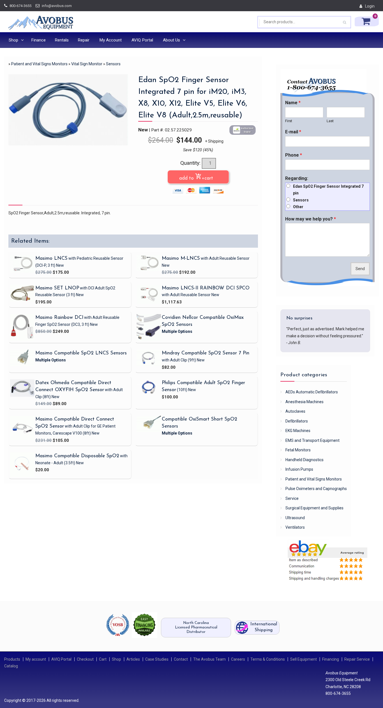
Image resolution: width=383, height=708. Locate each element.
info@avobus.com (57, 6)
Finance (38, 40)
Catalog (11, 666)
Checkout (85, 659)
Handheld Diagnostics (304, 460)
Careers (238, 659)
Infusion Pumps (299, 469)
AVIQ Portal (142, 40)
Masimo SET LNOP (57, 288)
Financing (330, 659)
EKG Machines (297, 430)
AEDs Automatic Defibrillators (311, 392)
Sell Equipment (303, 659)
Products (12, 659)
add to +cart (198, 177)
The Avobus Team (209, 659)
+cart (106, 272)
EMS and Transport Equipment (312, 440)
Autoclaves (295, 411)
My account (36, 659)
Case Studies (157, 659)
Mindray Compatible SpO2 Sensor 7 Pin (205, 353)
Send (360, 269)
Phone (293, 155)
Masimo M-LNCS (181, 258)
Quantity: (191, 163)
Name (293, 102)
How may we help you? (310, 219)
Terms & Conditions (267, 659)
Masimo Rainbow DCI (59, 317)
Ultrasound (295, 518)
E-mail (293, 131)
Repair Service (357, 659)
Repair (83, 40)
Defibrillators (296, 421)
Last (330, 121)
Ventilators (295, 527)
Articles (133, 659)
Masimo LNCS (51, 258)
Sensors (113, 64)
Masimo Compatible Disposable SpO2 (77, 456)
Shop (13, 40)
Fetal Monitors (298, 450)
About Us (171, 40)
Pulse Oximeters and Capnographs (316, 488)
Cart (103, 659)
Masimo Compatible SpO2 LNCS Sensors (81, 353)
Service (292, 498)
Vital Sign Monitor (86, 64)
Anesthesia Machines (304, 402)
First (288, 121)
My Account (110, 40)
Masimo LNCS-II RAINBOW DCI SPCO (206, 288)
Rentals (62, 40)
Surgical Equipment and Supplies (314, 508)
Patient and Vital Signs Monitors (39, 64)
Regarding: (296, 178)
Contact (181, 659)
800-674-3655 (20, 6)
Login (370, 6)
